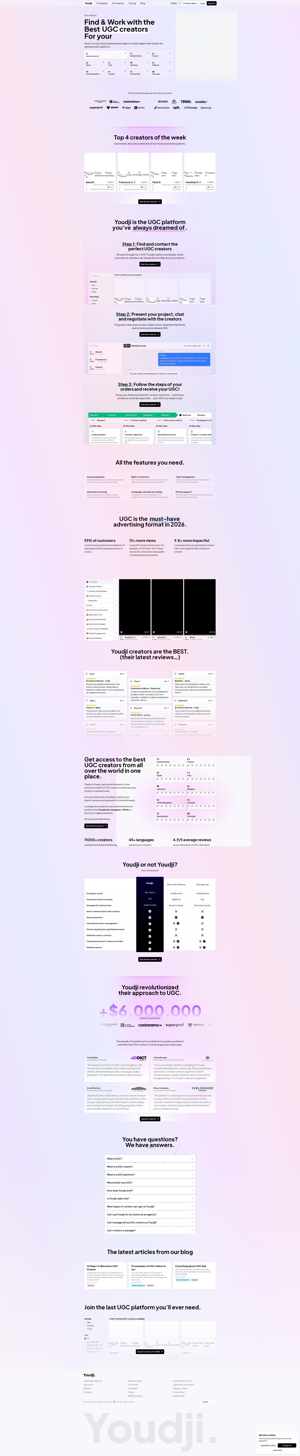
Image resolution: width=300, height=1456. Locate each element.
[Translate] (204, 346)
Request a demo (135, 1381)
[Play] (121, 632)
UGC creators (112, 787)
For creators (118, 3)
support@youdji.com (92, 1381)
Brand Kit (87, 1388)
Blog (143, 3)
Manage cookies (180, 1388)
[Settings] (208, 346)
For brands (102, 3)
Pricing (132, 3)
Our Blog (87, 1392)
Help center (88, 1384)
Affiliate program (135, 1396)
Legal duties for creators (183, 1384)
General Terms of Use (182, 1381)
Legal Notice (178, 1396)
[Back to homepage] (89, 1375)
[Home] (88, 3)
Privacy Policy (179, 1392)
